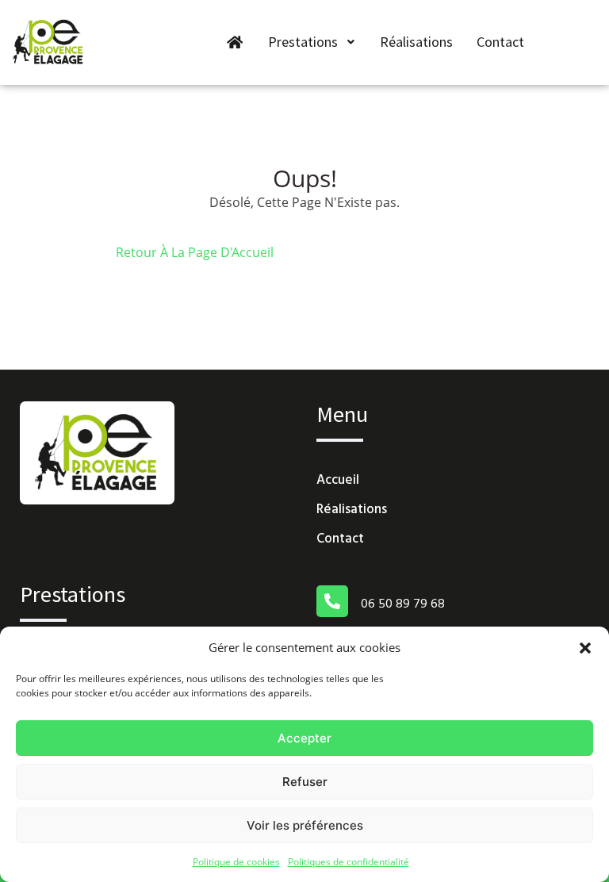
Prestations (303, 42)
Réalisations (416, 42)
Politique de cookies (236, 862)
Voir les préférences (305, 825)
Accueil (337, 480)
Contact (500, 42)
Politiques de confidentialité (348, 862)
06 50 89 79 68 (403, 604)
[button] (585, 647)
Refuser (304, 781)
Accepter (304, 738)
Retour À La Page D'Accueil (195, 252)
